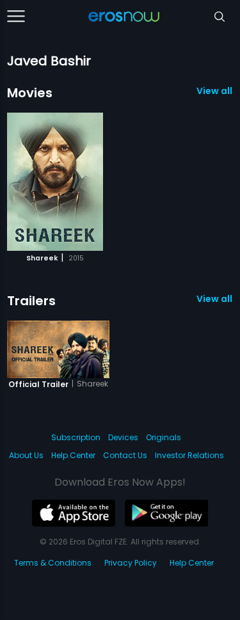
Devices (123, 437)
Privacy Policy (130, 562)
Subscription (75, 437)
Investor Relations (189, 455)
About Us (26, 455)
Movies (29, 93)
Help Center (73, 455)
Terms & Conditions (53, 562)
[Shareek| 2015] (55, 182)
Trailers (31, 301)
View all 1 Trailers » (214, 298)
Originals (163, 437)
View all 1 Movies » (214, 90)
